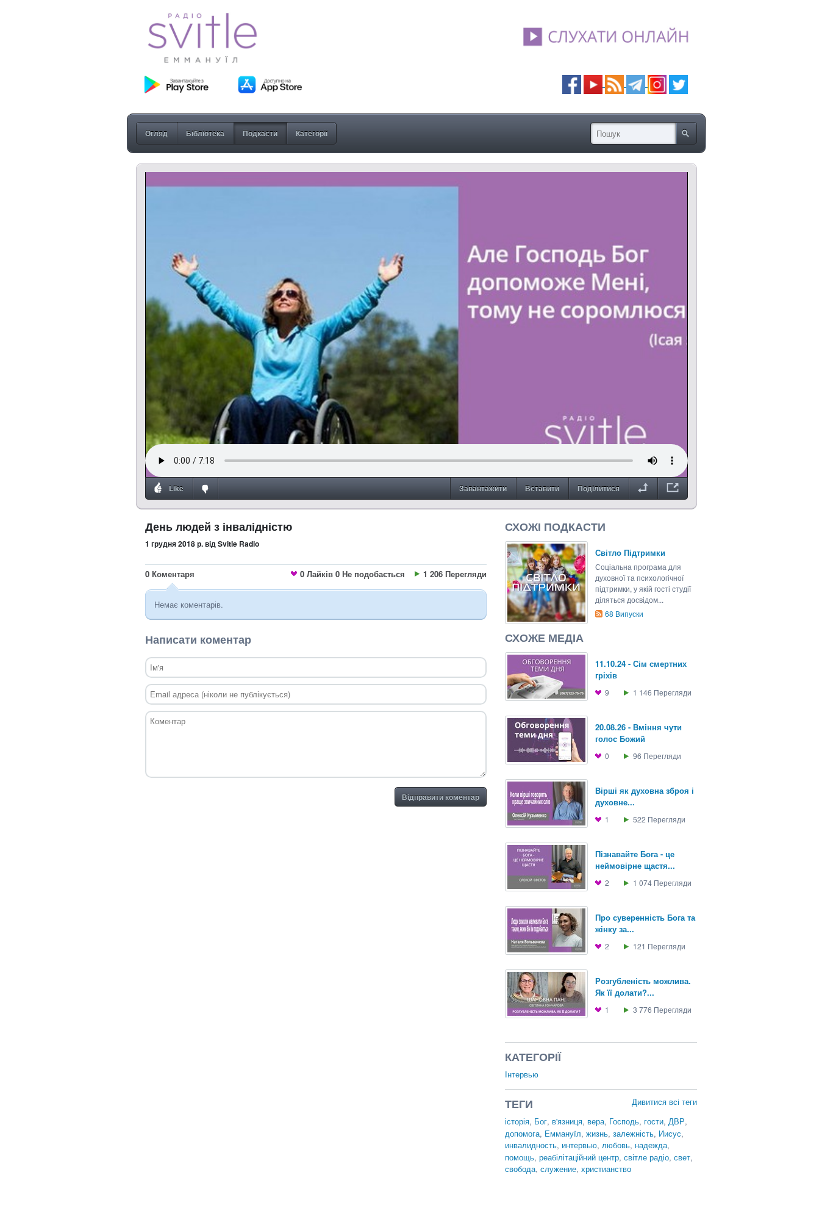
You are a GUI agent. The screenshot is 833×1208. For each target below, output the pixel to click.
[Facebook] (571, 83)
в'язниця (567, 1121)
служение (558, 1168)
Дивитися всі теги (664, 1101)
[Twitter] (678, 83)
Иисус (670, 1133)
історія (517, 1121)
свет (682, 1157)
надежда (651, 1145)
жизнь (597, 1133)
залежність (633, 1133)
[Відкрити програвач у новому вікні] (672, 488)
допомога (522, 1133)
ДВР (676, 1121)
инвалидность (531, 1145)
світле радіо (646, 1157)
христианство (606, 1168)
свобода (520, 1168)
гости (653, 1121)
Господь (624, 1121)
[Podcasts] (614, 83)
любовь (616, 1145)
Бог (540, 1121)
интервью (579, 1145)
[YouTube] (594, 83)
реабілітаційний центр (579, 1157)
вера (595, 1121)
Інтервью (521, 1074)
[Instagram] (657, 83)
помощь (519, 1157)
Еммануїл (563, 1133)
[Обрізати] (643, 488)
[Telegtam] (635, 83)
